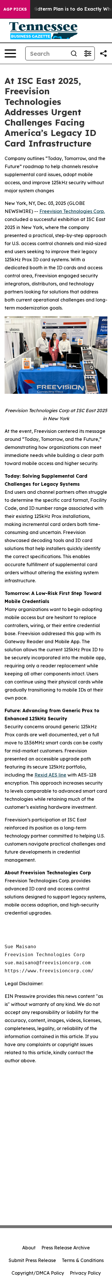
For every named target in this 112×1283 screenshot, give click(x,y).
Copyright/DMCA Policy (37, 1273)
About (29, 1248)
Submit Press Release (32, 1260)
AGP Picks (15, 9)
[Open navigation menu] (10, 53)
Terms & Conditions (83, 1260)
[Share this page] (103, 53)
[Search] (74, 53)
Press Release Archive (65, 1248)
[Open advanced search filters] (87, 53)
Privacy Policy (85, 1273)
